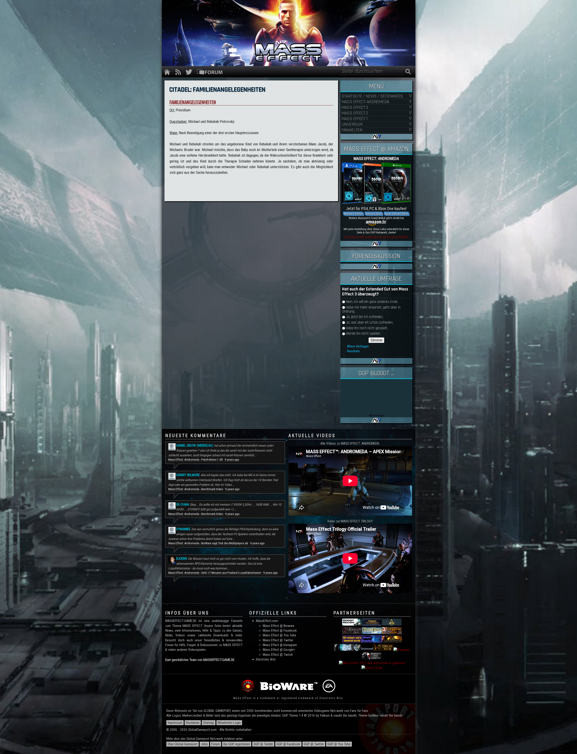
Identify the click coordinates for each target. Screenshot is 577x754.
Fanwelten (351, 130)
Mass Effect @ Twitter (278, 640)
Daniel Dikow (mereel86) (194, 445)
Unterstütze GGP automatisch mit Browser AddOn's (376, 237)
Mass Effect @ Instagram (280, 645)
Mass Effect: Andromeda (365, 102)
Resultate (353, 351)
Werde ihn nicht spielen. (363, 333)
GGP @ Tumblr (263, 744)
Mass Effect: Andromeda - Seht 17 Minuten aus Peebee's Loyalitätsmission (214, 572)
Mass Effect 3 (354, 107)
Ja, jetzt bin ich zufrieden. (364, 317)
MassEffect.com (267, 621)
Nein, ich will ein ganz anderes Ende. (372, 301)
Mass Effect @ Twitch (278, 655)
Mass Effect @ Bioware (278, 626)
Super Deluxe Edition (396, 213)
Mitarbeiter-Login (229, 723)
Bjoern (181, 559)
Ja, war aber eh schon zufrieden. (369, 322)
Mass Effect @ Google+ (279, 650)
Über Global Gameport (182, 744)
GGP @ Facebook (288, 744)
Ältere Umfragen (358, 346)
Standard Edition (353, 213)
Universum (352, 124)
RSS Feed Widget (376, 415)
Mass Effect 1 (354, 119)
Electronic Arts (266, 659)
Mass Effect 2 (354, 113)
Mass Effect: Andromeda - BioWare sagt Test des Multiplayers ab (208, 543)
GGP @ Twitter (314, 744)
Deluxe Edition (374, 213)
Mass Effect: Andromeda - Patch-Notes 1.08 (195, 459)
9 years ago (232, 459)
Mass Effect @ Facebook (280, 630)
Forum (215, 744)
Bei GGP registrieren (236, 744)
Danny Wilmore (188, 475)
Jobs (204, 744)
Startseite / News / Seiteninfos (372, 96)
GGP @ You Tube (338, 744)
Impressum (175, 723)
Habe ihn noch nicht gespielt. (367, 328)
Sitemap (208, 723)
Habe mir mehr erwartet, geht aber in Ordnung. (371, 309)
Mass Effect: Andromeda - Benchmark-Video (195, 489)
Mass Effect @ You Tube (279, 635)
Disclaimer (192, 723)
